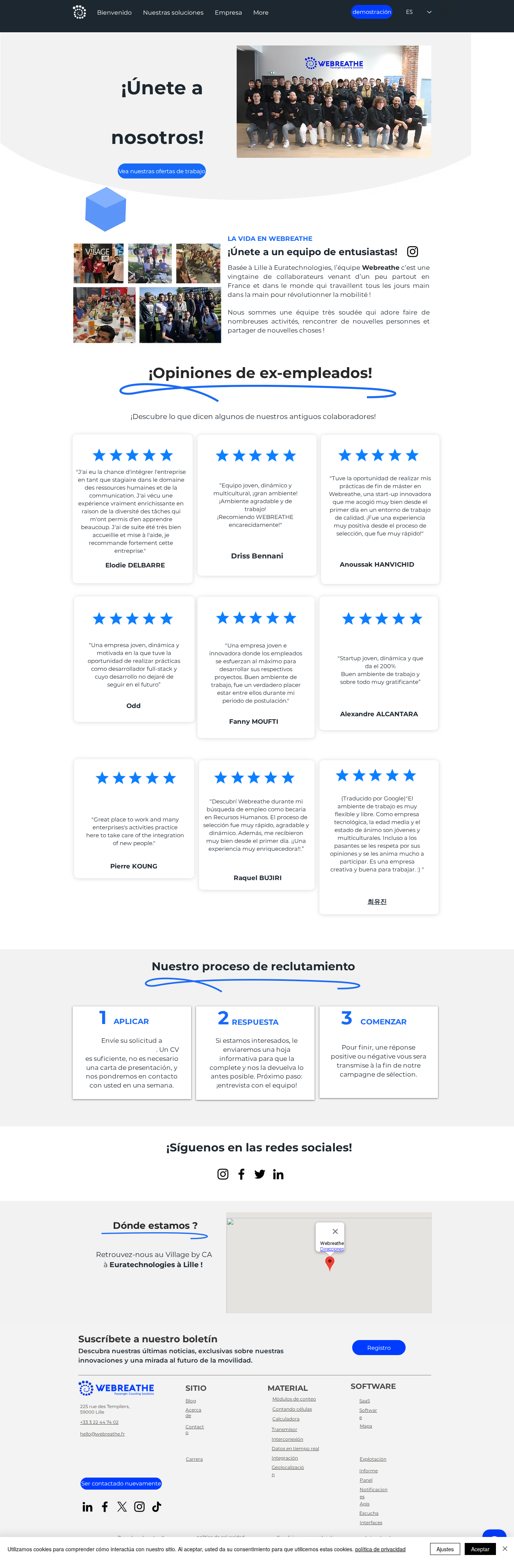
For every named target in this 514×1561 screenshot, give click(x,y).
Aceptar (480, 1549)
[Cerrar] (504, 1549)
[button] (173, 12)
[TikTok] (157, 1507)
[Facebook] (241, 1174)
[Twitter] (259, 1174)
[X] (122, 1507)
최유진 (377, 901)
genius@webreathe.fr (119, 1049)
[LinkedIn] (278, 1174)
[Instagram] (412, 251)
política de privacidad (380, 1549)
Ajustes (445, 1549)
